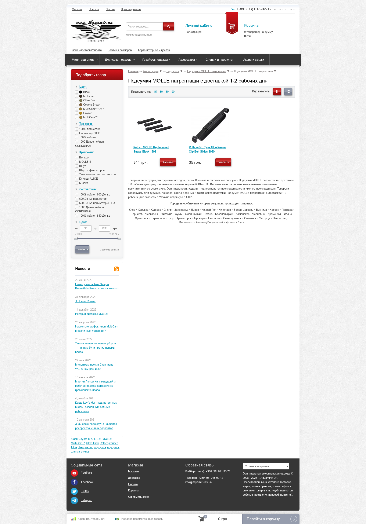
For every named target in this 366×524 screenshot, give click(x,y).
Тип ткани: (86, 123)
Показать (82, 249)
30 (161, 91)
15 (155, 91)
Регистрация (193, 31)
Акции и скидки (253, 59)
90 (173, 91)
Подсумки (172, 71)
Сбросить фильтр (109, 249)
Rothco (104, 443)
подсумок (100, 447)
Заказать (167, 162)
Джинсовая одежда (118, 59)
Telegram (86, 500)
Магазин (77, 9)
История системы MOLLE (91, 313)
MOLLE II (84, 161)
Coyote (83, 438)
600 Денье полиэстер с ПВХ (96, 203)
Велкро (83, 157)
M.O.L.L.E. (95, 438)
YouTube (86, 472)
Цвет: (83, 86)
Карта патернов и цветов (154, 50)
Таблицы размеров (120, 50)
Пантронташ (85, 447)
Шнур (82, 166)
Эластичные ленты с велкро (97, 174)
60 (167, 91)
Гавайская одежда (155, 59)
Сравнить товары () (91, 518)
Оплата (133, 484)
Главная (133, 71)
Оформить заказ (138, 496)
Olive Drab (92, 443)
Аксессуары (187, 59)
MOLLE (107, 438)
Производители (131, 9)
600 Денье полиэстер (92, 198)
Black (74, 438)
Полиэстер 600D (89, 133)
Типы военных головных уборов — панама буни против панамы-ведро (95, 347)
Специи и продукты (219, 59)
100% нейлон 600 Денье (94, 194)
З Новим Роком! (85, 301)
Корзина (251, 25)
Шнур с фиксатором (91, 170)
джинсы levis (145, 34)
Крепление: (86, 152)
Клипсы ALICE (88, 178)
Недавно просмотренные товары (142, 518)
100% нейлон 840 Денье (94, 215)
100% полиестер (89, 129)
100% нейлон (87, 137)
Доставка (134, 477)
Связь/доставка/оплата (87, 50)
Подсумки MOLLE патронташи (206, 71)
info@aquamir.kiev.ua (198, 482)
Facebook (87, 482)
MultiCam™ (78, 443)
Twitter (85, 491)
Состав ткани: (88, 189)
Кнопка (83, 182)
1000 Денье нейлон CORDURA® (89, 143)
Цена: (83, 222)
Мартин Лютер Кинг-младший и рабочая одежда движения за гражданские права (95, 386)
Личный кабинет (200, 25)
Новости (94, 9)
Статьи (110, 9)
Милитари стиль (83, 59)
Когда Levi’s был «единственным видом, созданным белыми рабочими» (96, 407)
